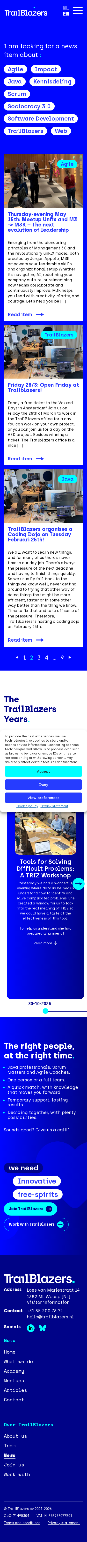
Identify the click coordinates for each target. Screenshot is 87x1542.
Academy (14, 1370)
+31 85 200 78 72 (45, 1310)
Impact (46, 69)
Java (15, 81)
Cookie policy (27, 806)
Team (9, 1445)
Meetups (14, 1380)
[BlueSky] (44, 1330)
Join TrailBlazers (26, 1208)
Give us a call (51, 1130)
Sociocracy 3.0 (29, 106)
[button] (11, 884)
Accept (43, 771)
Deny (43, 784)
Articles (15, 1390)
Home (9, 1351)
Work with (17, 1474)
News (9, 1455)
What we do (18, 1361)
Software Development (41, 118)
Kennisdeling (52, 81)
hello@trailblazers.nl (50, 1317)
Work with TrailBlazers (32, 1224)
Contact (14, 1399)
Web (61, 130)
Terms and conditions (22, 1523)
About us (15, 1435)
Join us (14, 1464)
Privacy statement (54, 806)
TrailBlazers (25, 130)
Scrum (17, 93)
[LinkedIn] (33, 1330)
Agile (15, 69)
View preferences (43, 798)
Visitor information (48, 1302)
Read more (43, 943)
